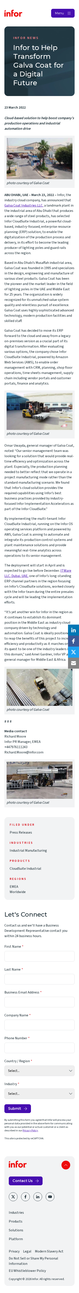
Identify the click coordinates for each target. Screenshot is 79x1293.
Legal (27, 1251)
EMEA (14, 886)
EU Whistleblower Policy (27, 1270)
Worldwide (18, 892)
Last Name (12, 969)
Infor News (26, 37)
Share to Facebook (73, 641)
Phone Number (15, 1038)
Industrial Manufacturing (28, 850)
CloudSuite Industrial (25, 868)
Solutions (16, 1230)
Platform (16, 1239)
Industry (10, 1084)
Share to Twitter (73, 652)
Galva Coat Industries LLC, (23, 205)
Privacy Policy (30, 1130)
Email (73, 663)
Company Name (16, 1015)
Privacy (14, 1251)
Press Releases (21, 832)
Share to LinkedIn (73, 630)
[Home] (13, 13)
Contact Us (23, 1181)
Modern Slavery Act (49, 1251)
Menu (59, 13)
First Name (12, 946)
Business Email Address (21, 992)
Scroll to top (65, 1165)
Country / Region (17, 1061)
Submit (14, 1108)
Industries (16, 1212)
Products (15, 1221)
